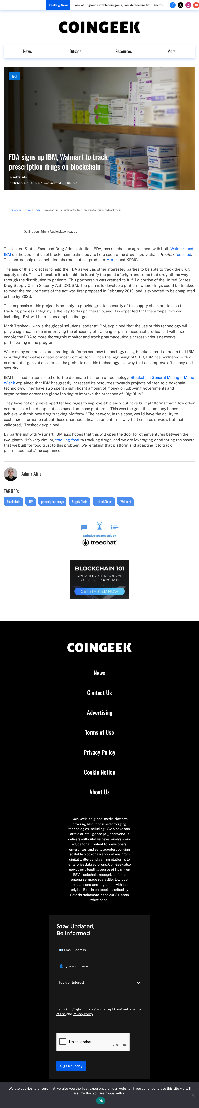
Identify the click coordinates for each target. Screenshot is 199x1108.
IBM (30, 501)
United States (104, 501)
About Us (99, 792)
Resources (123, 51)
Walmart (125, 501)
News (27, 51)
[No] (193, 1095)
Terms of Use (99, 732)
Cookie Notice (99, 772)
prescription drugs (52, 501)
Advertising (99, 712)
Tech (14, 76)
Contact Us (99, 692)
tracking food (67, 440)
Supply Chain (79, 501)
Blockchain (13, 501)
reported (183, 254)
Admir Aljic (20, 177)
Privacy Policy (99, 752)
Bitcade (76, 51)
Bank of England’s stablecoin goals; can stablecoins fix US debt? (118, 5)
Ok (101, 1101)
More (171, 51)
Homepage (15, 209)
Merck (112, 259)
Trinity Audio (49, 231)
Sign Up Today (71, 1066)
